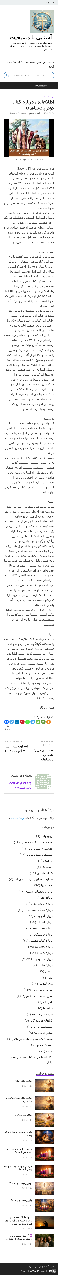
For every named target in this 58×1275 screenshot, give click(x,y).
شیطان (48, 1002)
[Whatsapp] (27, 722)
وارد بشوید (17, 818)
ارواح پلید (47, 836)
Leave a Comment (18, 113)
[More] (48, 722)
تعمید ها (47, 867)
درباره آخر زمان (43, 916)
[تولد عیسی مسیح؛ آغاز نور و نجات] (44, 1133)
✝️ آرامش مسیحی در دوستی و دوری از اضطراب (19, 1237)
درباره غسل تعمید (41, 928)
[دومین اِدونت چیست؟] (44, 1184)
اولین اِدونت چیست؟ (21, 1200)
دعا (50, 977)
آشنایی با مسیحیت (31, 37)
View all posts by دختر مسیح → (20, 785)
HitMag (50, 1271)
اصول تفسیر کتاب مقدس (37, 842)
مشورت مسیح (43, 1032)
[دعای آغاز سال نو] (44, 1115)
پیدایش (48, 860)
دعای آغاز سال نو (23, 1114)
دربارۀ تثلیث (45, 965)
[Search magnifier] (7, 75)
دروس (49, 971)
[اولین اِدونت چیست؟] (44, 1201)
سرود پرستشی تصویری (37, 996)
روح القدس (46, 983)
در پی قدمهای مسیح (39, 891)
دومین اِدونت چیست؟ (20, 1183)
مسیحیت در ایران (41, 1026)
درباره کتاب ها (49, 96)
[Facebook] (6, 722)
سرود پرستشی (42, 989)
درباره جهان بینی (42, 903)
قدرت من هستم (42, 1014)
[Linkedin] (17, 722)
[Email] (43, 722)
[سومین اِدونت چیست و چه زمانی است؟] (44, 1167)
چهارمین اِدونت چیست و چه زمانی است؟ (19, 1150)
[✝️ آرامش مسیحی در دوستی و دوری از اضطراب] (44, 1236)
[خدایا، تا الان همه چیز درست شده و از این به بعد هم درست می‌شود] (44, 1218)
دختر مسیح (34, 113)
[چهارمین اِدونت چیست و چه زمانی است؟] (44, 1150)
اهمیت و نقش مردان (39, 854)
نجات (49, 1051)
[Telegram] (32, 722)
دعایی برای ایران (23, 1080)
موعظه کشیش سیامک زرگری (33, 1039)
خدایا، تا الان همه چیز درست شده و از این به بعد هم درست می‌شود (18, 1220)
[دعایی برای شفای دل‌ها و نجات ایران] (44, 1098)
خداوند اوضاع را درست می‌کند (33, 879)
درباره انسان (45, 922)
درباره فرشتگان (43, 934)
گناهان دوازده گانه (41, 1020)
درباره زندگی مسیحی (38, 910)
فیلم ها (48, 1008)
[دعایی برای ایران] (44, 1081)
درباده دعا (46, 897)
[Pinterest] (22, 722)
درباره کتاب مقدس (41, 940)
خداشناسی (45, 873)
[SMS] (38, 722)
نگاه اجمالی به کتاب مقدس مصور (31, 1057)
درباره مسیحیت (43, 959)
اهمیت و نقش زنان (40, 848)
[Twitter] (11, 722)
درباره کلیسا (45, 953)
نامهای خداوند (44, 1045)
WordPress (37, 1271)
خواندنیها (47, 885)
